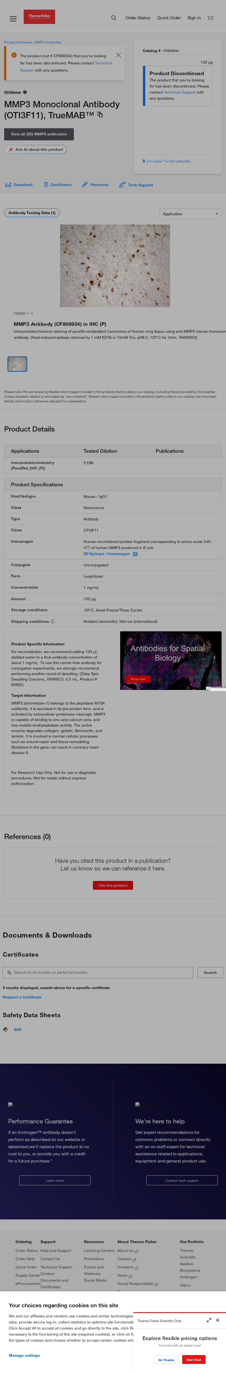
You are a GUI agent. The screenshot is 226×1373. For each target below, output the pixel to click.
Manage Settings (24, 1355)
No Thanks (166, 1360)
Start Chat (194, 1360)
